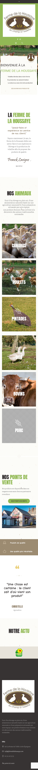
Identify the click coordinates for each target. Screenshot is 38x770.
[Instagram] (20, 39)
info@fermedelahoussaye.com (14, 763)
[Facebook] (18, 39)
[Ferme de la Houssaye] (19, 20)
